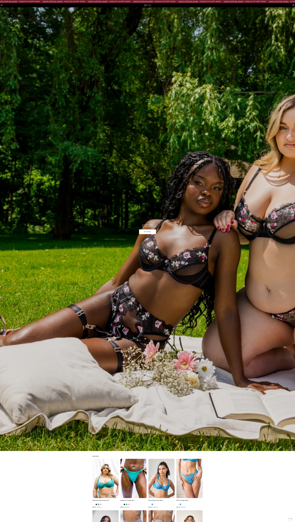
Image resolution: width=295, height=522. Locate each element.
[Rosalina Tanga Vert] (133, 478)
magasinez (147, 231)
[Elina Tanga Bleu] (189, 478)
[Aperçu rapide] (116, 496)
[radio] (96, 504)
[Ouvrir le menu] (3, 5)
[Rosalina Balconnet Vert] (105, 478)
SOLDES (95, 456)
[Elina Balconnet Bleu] (161, 478)
